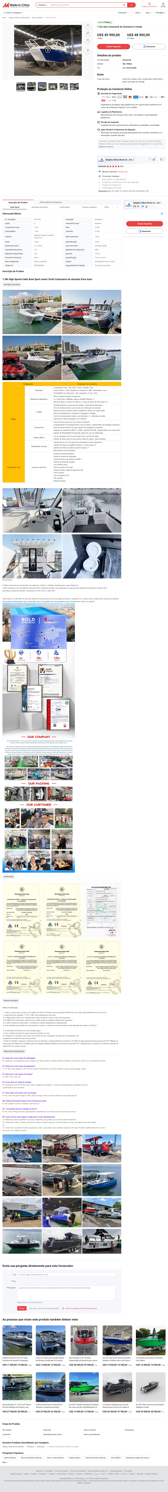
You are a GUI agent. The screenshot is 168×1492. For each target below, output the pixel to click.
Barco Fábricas (10, 1457)
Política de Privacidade (77, 1471)
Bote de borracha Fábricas (96, 1457)
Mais (4, 1462)
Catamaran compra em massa (137, 1457)
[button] (113, 207)
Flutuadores (129, 1430)
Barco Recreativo (37, 17)
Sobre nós (39, 1471)
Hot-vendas (6, 1430)
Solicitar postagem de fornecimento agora (79, 1308)
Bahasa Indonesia (152, 1474)
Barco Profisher (90, 1430)
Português (42, 1474)
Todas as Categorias (13, 12)
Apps (148, 12)
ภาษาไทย (124, 1474)
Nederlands (88, 1474)
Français (51, 1474)
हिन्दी (116, 1474)
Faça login (102, 191)
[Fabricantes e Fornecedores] (15, 5)
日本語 (110, 1474)
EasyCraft (47, 1430)
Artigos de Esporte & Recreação (19, 17)
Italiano (71, 1474)
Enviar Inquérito (114, 46)
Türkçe (132, 1474)
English (26, 1474)
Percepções (128, 1471)
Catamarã (6, 1434)
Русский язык (61, 1474)
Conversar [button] (150, 46)
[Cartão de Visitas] (162, 213)
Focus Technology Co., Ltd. (80, 1478)
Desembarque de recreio (52, 1434)
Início (4, 17)
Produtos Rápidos (116, 1471)
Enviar (22, 1308)
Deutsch (79, 1474)
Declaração (49, 1471)
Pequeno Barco (75, 1457)
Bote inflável (115, 1457)
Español (34, 1474)
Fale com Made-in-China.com (97, 1471)
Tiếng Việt (139, 1474)
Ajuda (137, 12)
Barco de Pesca (51, 17)
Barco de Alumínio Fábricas (31, 1457)
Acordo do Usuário (61, 1471)
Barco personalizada (92, 1434)
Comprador (122, 12)
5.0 (135, 206)
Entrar (163, 6)
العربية (97, 1474)
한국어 (103, 1474)
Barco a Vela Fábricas (55, 1457)
